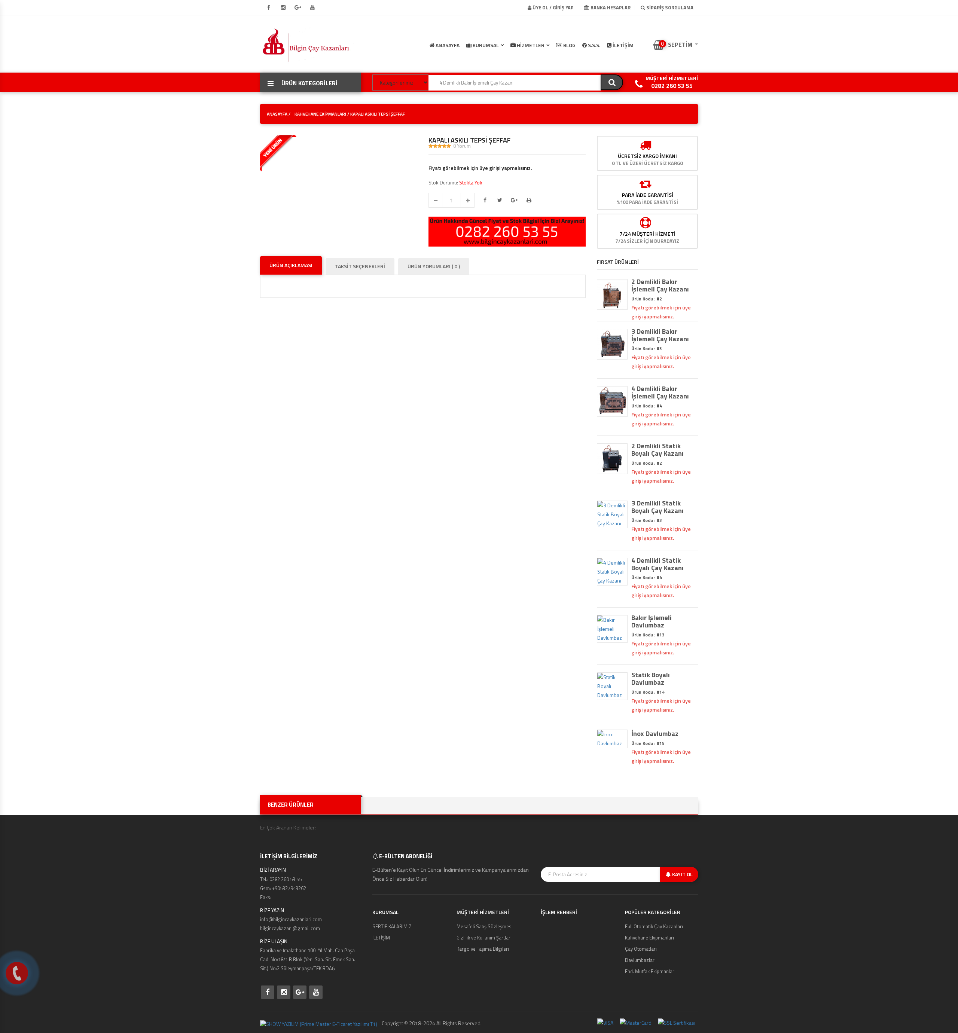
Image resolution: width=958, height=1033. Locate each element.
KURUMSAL (485, 45)
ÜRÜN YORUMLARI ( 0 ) (434, 266)
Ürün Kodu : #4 (646, 405)
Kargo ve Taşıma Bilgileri (483, 949)
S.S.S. (593, 45)
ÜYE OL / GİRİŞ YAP (552, 7)
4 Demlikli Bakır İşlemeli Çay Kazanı (660, 392)
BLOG (569, 45)
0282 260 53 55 (672, 85)
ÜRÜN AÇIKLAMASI (290, 265)
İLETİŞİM (622, 45)
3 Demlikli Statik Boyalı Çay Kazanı (657, 506)
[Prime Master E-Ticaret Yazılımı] (318, 1023)
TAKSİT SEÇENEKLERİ (360, 266)
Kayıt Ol (682, 874)
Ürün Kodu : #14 (648, 692)
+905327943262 (289, 888)
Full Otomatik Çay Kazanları (654, 926)
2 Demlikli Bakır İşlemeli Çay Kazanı (660, 285)
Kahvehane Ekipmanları (649, 937)
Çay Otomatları (641, 949)
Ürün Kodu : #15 (648, 743)
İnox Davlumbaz (654, 733)
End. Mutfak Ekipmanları (650, 971)
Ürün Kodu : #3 (646, 348)
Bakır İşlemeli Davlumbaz (651, 621)
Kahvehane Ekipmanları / (322, 113)
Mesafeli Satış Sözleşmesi (485, 926)
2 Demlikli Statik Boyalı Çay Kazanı (657, 449)
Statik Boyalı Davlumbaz (650, 678)
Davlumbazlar (640, 960)
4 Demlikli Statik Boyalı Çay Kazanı (657, 564)
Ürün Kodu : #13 (648, 634)
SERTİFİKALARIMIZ (392, 926)
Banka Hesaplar (610, 7)
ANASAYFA (447, 45)
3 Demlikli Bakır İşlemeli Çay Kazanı (660, 335)
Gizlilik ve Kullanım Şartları (484, 937)
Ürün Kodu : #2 (646, 298)
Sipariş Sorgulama (669, 7)
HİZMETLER (530, 45)
